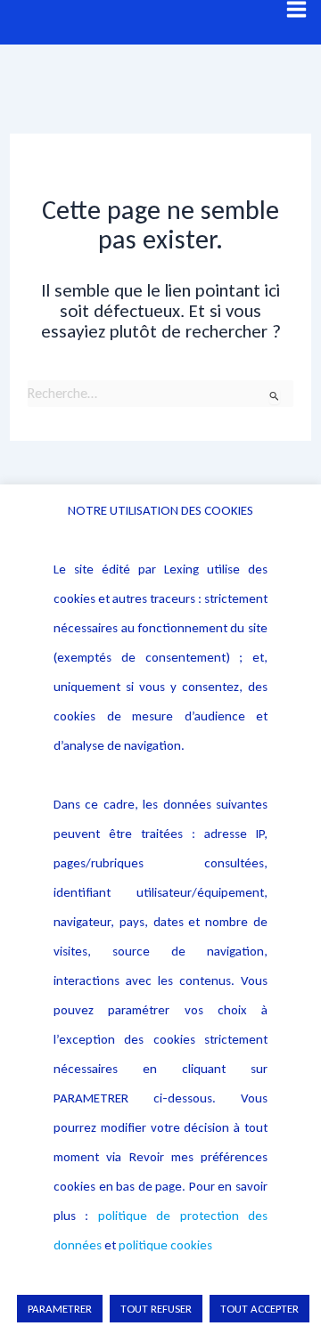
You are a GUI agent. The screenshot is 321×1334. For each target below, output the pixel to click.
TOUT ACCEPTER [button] (259, 1308)
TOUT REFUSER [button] (156, 1308)
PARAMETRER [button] (60, 1308)
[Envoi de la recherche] (274, 395)
